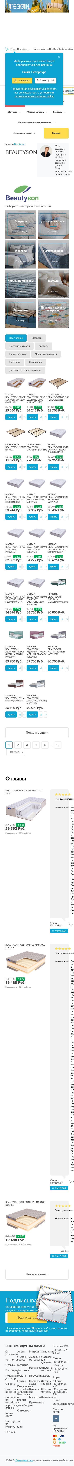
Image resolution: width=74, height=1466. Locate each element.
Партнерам (12, 1370)
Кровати (43, 346)
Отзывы (10, 1365)
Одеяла (45, 1375)
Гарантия (22, 1365)
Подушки (14, 362)
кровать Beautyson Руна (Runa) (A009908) (15, 698)
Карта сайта (9, 1414)
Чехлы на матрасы (46, 354)
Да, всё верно (22, 80)
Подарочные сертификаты (25, 1388)
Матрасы (36, 338)
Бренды (56, 133)
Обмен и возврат (22, 1358)
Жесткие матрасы (46, 1390)
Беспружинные (38, 1397)
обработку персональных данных (28, 1331)
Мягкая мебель (35, 112)
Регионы (10, 1432)
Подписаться (27, 1317)
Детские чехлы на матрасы (25, 370)
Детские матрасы (19, 346)
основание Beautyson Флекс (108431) (15, 447)
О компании (11, 1353)
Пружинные (36, 1402)
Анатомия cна (24, 1460)
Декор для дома (22, 133)
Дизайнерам (25, 1405)
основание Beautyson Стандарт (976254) (37, 447)
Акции (21, 1351)
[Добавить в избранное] (24, 417)
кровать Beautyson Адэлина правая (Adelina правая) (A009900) (36, 651)
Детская (13, 112)
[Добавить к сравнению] (20, 417)
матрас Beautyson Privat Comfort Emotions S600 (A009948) (37, 599)
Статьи (21, 1381)
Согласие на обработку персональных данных (14, 1402)
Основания (35, 362)
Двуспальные (49, 1397)
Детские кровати (46, 1382)
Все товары (16, 338)
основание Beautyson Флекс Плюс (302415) (58, 397)
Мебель (57, 112)
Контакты (11, 1359)
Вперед (14, 752)
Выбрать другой (45, 80)
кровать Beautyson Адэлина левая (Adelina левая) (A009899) (14, 651)
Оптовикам (24, 1410)
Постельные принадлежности (35, 123)
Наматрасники (17, 354)
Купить (11, 417)
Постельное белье (36, 1382)
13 (57, 745)
